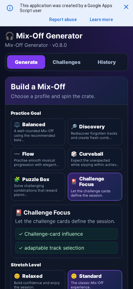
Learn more (101, 19)
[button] (126, 7)
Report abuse (63, 19)
